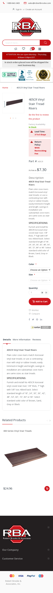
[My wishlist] (23, 49)
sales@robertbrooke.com (39, 3)
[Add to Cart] (47, 488)
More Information (21, 339)
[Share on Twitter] (33, 319)
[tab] (6, 341)
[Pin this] (37, 319)
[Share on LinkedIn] (41, 319)
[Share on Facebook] (29, 319)
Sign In (19, 9)
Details (7, 339)
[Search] (45, 43)
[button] (10, 118)
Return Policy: (38, 143)
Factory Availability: (37, 124)
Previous (47, 420)
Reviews (36, 339)
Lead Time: (40, 131)
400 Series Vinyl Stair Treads (17, 430)
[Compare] (15, 49)
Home (5, 87)
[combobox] (21, 42)
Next (50, 420)
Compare (36, 313)
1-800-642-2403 (13, 3)
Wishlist (35, 310)
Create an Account (33, 9)
